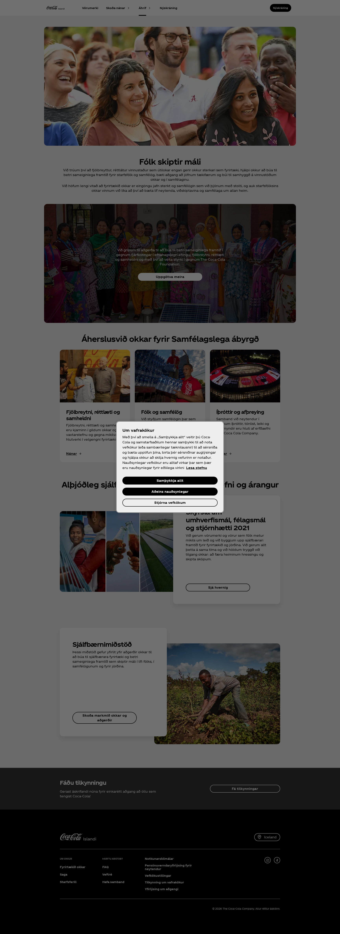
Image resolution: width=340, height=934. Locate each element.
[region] (170, 467)
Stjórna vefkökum (170, 502)
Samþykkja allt (170, 480)
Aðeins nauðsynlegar (170, 491)
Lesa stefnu (196, 468)
